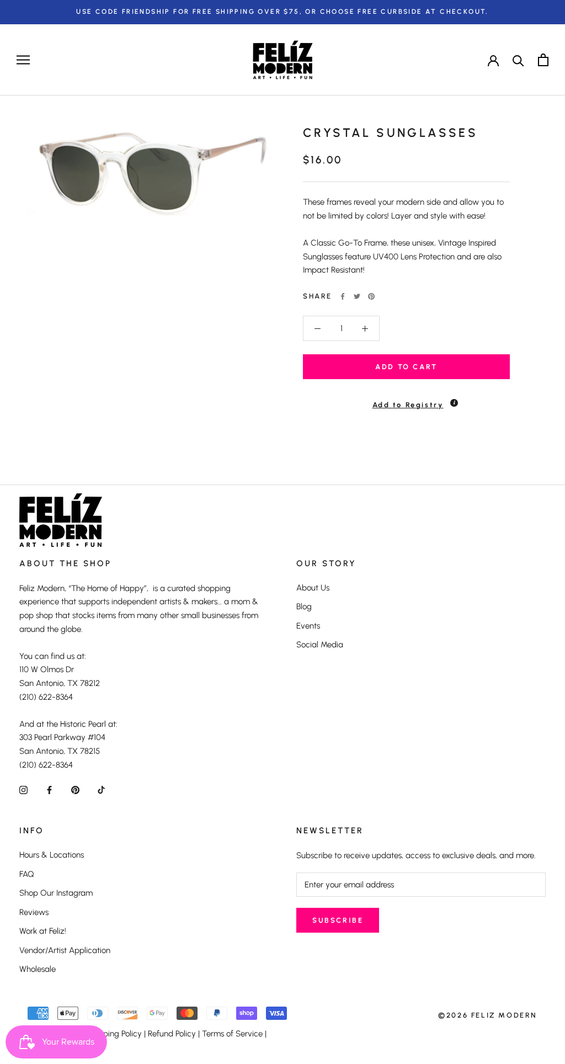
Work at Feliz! (42, 931)
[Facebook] (342, 296)
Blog (304, 606)
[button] (406, 399)
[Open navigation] (23, 60)
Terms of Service (232, 1034)
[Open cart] (543, 60)
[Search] (518, 60)
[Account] (493, 59)
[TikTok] (101, 790)
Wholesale (37, 969)
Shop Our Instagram (56, 893)
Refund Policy (172, 1034)
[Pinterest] (371, 296)
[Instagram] (23, 790)
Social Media (319, 645)
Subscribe (337, 920)
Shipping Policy (114, 1034)
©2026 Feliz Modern (487, 1015)
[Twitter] (357, 296)
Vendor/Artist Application (64, 950)
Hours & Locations (51, 855)
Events (308, 626)
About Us (312, 588)
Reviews (34, 912)
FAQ (26, 874)
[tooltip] (454, 403)
